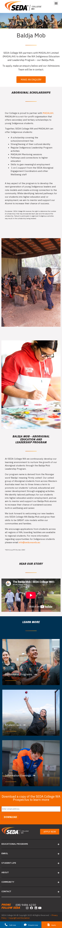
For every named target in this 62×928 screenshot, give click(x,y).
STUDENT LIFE (8, 863)
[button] (56, 3)
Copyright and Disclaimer (19, 918)
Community (7, 882)
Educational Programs (14, 844)
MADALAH (48, 113)
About (5, 872)
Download (10, 817)
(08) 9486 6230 (25, 905)
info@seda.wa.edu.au (29, 542)
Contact (6, 891)
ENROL (4, 853)
